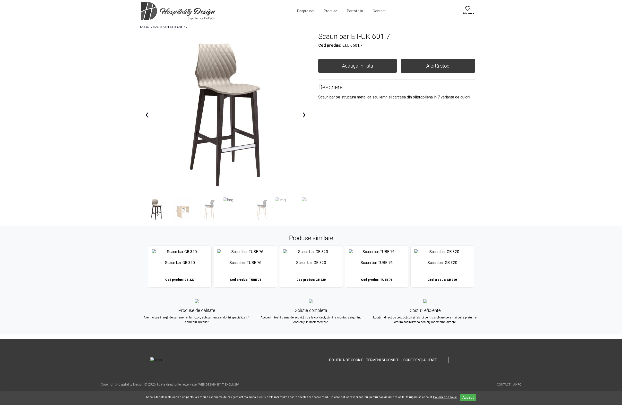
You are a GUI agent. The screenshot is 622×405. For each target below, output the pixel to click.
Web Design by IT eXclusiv (218, 384)
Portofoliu (355, 11)
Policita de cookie (445, 397)
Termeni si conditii (383, 360)
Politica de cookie (346, 360)
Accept (468, 397)
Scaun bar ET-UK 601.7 (169, 27)
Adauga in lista (357, 66)
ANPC (517, 384)
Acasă (144, 27)
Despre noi (305, 11)
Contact (379, 11)
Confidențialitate (420, 360)
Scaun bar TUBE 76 (245, 262)
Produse (330, 11)
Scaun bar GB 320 (180, 262)
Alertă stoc (437, 66)
